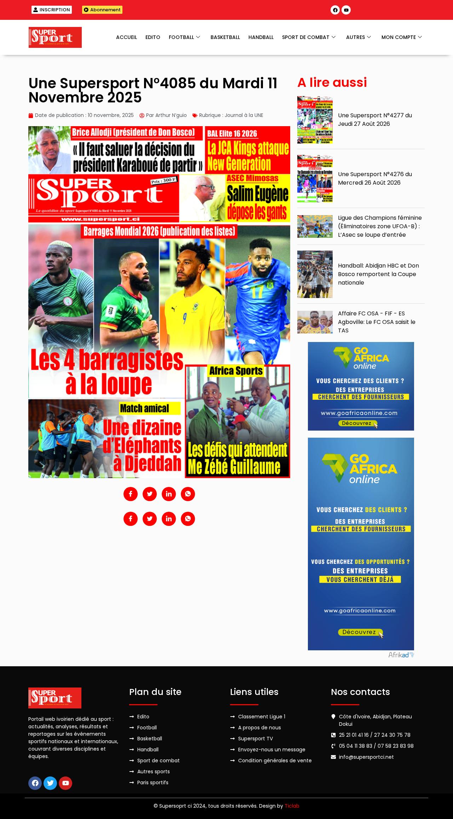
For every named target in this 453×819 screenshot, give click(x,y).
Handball (261, 37)
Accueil (126, 37)
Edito (152, 37)
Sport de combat (305, 37)
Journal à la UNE (244, 115)
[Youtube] (346, 10)
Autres (355, 37)
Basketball (225, 37)
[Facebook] (335, 10)
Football (181, 37)
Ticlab (292, 805)
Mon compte (399, 37)
